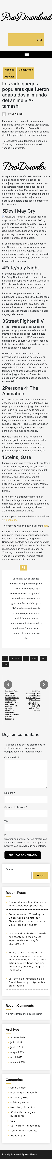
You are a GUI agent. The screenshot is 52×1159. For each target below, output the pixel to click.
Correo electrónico (15, 807)
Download (17, 113)
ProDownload (26, 16)
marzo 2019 (17, 1062)
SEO (12, 1120)
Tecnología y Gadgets (23, 1130)
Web (6, 821)
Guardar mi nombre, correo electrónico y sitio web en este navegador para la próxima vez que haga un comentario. (25, 842)
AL (5, 658)
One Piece (15, 658)
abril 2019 (16, 1057)
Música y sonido (20, 1102)
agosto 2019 (18, 1037)
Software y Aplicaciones (25, 1125)
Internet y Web (19, 1097)
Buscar (9, 869)
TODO (34, 658)
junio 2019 (16, 1047)
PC (26, 658)
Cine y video (18, 1087)
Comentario (11, 757)
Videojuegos (26, 69)
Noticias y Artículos (9, 73)
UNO (6, 664)
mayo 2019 (17, 1052)
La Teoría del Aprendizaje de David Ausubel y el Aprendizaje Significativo (28, 982)
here (45, 525)
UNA (43, 658)
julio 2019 (16, 1042)
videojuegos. (11, 519)
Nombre (9, 792)
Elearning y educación (24, 1092)
